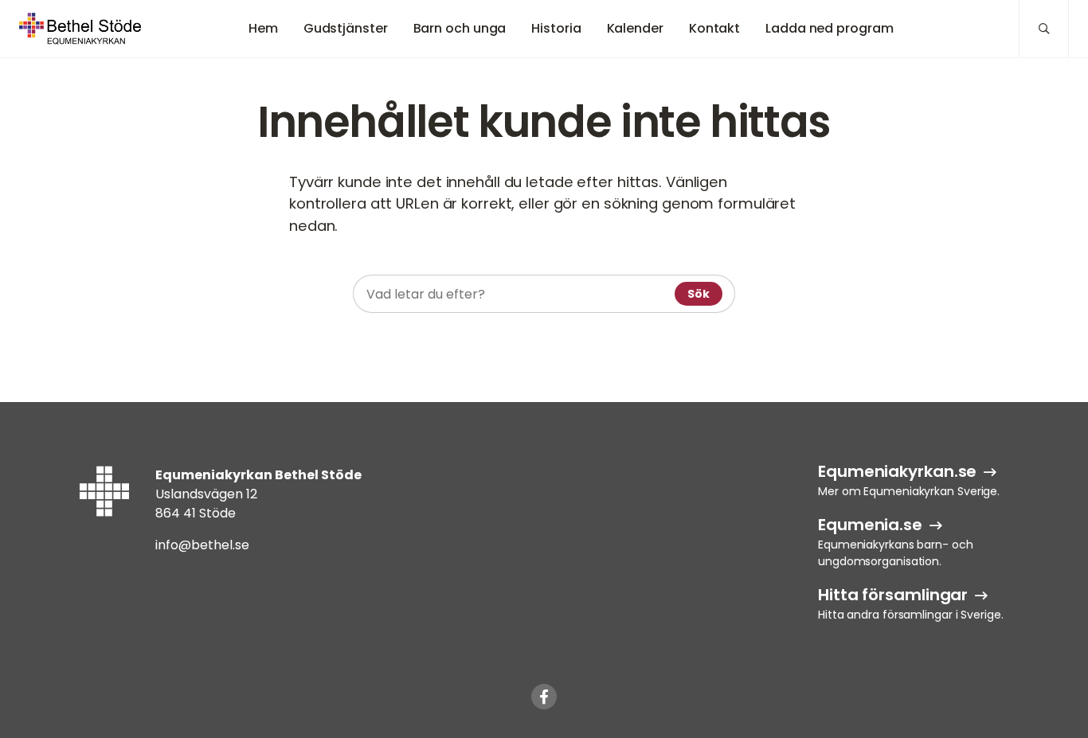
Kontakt (714, 28)
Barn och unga (460, 28)
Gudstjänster (345, 28)
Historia (556, 28)
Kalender (635, 28)
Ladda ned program (829, 28)
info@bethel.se (202, 545)
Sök (698, 294)
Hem (263, 28)
